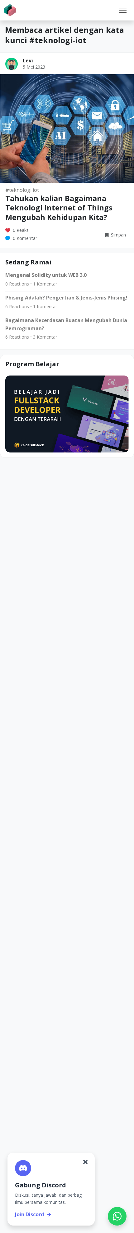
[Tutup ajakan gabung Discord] (85, 1162)
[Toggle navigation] (122, 10)
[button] (122, 10)
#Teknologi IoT (22, 190)
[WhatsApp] (117, 1216)
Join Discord (29, 1214)
